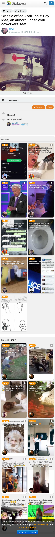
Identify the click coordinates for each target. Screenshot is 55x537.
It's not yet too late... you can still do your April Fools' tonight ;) (13, 264)
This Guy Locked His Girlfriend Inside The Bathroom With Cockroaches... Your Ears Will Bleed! (40, 151)
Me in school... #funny (37, 348)
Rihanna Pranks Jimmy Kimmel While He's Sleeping (40, 187)
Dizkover (19, 3)
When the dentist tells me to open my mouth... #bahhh (12, 425)
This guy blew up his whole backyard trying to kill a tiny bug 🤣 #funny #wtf (12, 350)
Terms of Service (27, 527)
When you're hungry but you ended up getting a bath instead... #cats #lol (39, 388)
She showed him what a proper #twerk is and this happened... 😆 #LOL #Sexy (40, 502)
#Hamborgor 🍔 (35, 424)
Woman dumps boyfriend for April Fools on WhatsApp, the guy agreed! (13, 226)
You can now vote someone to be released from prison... (40, 263)
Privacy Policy (41, 524)
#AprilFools (20, 11)
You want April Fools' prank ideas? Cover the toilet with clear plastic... (39, 226)
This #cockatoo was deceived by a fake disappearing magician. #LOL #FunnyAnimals (41, 464)
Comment (40, 107)
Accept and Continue (27, 532)
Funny (8, 11)
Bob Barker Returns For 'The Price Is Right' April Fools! (13, 187)
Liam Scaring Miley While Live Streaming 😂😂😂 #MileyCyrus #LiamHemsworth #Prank (14, 503)
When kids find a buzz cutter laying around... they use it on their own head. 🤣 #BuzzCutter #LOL (13, 465)
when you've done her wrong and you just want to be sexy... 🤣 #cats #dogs (13, 388)
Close (50, 107)
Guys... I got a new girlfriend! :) (13, 300)
